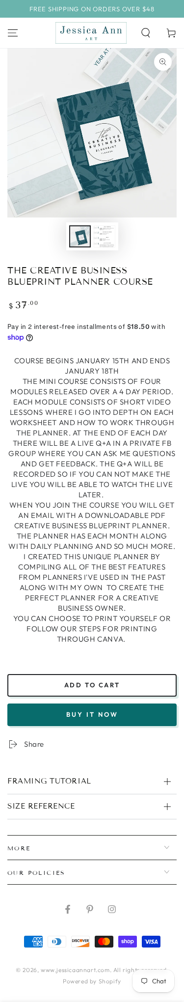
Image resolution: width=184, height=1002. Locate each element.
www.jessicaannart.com (75, 970)
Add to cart (92, 685)
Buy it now (92, 714)
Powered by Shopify (92, 981)
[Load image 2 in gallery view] (104, 236)
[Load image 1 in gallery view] (80, 236)
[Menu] (13, 33)
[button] (145, 33)
